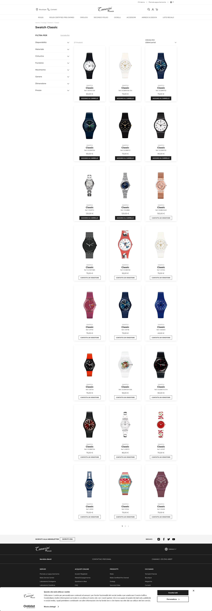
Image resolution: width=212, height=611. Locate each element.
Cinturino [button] (39, 56)
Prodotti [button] (114, 569)
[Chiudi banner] (193, 590)
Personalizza (172, 599)
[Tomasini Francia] (106, 9)
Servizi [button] (43, 569)
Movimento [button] (40, 70)
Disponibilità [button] (40, 42)
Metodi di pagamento (82, 578)
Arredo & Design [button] (149, 17)
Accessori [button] (131, 17)
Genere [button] (38, 77)
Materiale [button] (39, 49)
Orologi (43, 22)
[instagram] (159, 539)
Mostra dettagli (50, 607)
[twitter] (169, 539)
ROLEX (40, 17)
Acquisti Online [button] (82, 569)
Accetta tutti (173, 593)
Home (37, 22)
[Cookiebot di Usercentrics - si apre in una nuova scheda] (29, 606)
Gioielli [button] (117, 17)
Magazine (148, 581)
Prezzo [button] (38, 90)
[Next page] (128, 526)
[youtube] (174, 539)
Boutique (42, 9)
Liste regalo (168, 17)
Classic (57, 22)
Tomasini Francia (151, 574)
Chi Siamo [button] (149, 569)
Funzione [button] (39, 63)
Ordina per (150, 40)
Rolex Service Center (47, 578)
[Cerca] (148, 9)
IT (173, 2)
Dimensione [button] (40, 83)
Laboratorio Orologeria (48, 581)
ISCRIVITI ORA (67, 539)
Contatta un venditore (161, 218)
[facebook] (164, 539)
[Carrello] (157, 9)
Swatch (50, 22)
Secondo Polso (101, 17)
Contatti (54, 9)
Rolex (112, 574)
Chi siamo (141, 2)
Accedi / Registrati (81, 574)
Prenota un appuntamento (49, 574)
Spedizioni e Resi (81, 581)
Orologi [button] (84, 17)
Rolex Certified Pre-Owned (61, 17)
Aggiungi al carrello (89, 98)
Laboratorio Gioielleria (47, 585)
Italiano (171, 549)
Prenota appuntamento (157, 2)
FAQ (76, 585)
